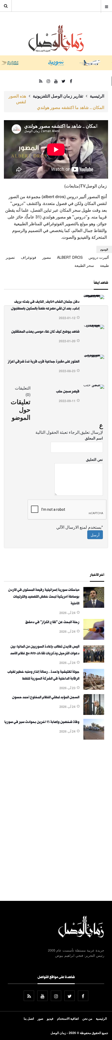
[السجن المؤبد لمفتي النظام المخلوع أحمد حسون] (93, 713)
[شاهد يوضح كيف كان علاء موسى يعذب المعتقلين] (93, 324)
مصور (46, 257)
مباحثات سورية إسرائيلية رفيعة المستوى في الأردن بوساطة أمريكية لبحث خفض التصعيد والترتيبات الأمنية (43, 597)
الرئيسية (97, 96)
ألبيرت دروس (99, 257)
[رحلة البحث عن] (93, 638)
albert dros (70, 257)
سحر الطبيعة (84, 265)
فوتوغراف (28, 257)
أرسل (95, 534)
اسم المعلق (94, 438)
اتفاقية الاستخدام (68, 1018)
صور (40, 1018)
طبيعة (104, 265)
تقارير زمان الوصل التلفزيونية (58, 96)
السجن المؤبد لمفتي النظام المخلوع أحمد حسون (45, 697)
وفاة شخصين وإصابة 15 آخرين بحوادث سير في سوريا (41, 722)
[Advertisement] (56, 821)
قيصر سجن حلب (67, 392)
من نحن (87, 1018)
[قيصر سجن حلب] (93, 384)
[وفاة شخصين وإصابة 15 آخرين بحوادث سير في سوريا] (93, 738)
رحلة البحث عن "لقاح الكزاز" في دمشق (52, 622)
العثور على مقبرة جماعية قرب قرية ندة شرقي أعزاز (43, 362)
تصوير (10, 257)
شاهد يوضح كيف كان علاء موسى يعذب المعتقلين (45, 332)
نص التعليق (94, 459)
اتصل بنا (29, 1018)
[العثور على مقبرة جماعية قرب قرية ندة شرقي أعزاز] (93, 354)
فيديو (50, 1018)
